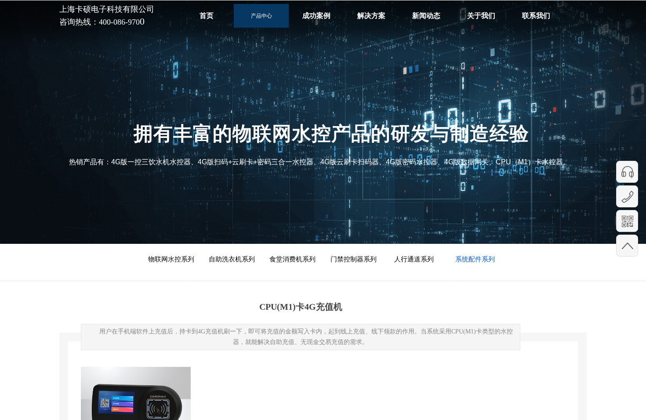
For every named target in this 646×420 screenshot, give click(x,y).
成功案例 (316, 15)
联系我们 (536, 15)
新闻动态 (426, 15)
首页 (207, 15)
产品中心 (261, 16)
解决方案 (371, 15)
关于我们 (481, 15)
